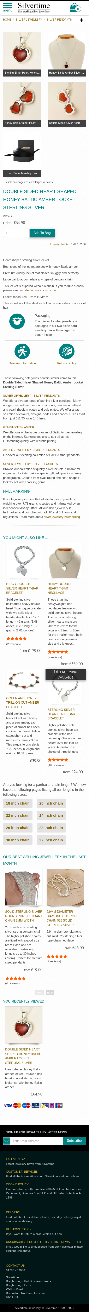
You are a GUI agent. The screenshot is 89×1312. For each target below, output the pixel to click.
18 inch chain (18, 803)
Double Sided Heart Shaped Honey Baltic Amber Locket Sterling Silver (23, 1056)
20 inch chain (51, 803)
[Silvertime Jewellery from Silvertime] (37, 8)
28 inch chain (51, 828)
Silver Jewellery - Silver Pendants (31, 395)
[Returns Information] (67, 351)
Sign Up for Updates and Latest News (36, 1132)
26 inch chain (18, 828)
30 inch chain (18, 840)
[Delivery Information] (22, 351)
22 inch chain (18, 815)
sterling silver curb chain (41, 290)
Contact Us (15, 1265)
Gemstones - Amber (18, 427)
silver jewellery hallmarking (62, 517)
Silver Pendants (59, 19)
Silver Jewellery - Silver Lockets (30, 464)
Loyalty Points (59, 244)
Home (7, 19)
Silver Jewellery (29, 19)
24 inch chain (51, 815)
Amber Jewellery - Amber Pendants (31, 450)
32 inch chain (51, 840)
